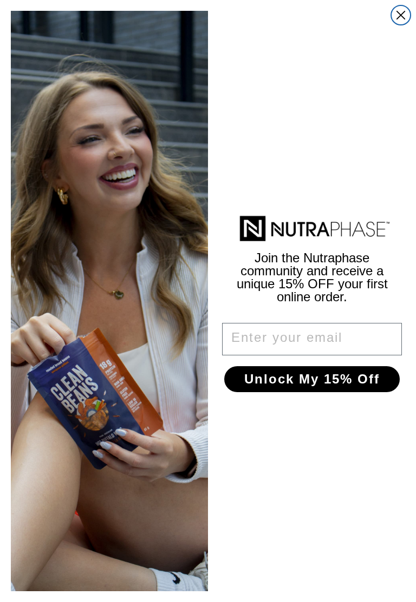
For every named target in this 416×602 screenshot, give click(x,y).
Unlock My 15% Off (312, 379)
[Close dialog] (401, 15)
